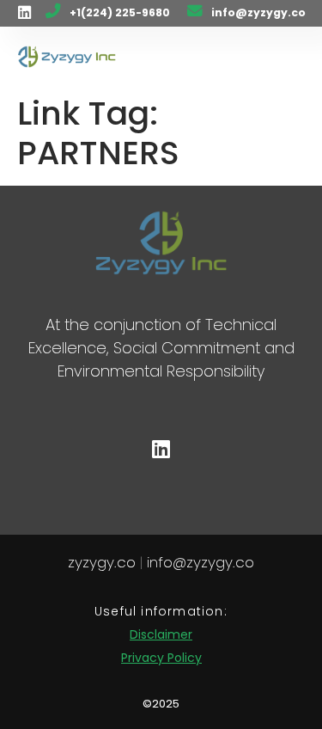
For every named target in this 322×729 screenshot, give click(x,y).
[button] (284, 57)
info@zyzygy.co (258, 12)
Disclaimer (161, 634)
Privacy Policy (161, 657)
